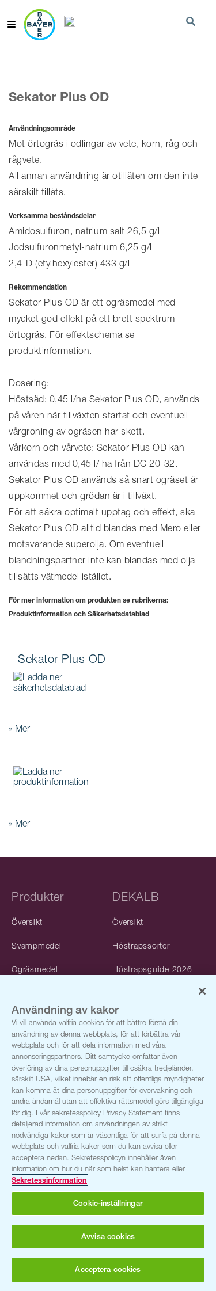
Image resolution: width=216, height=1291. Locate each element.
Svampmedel (37, 945)
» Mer (19, 728)
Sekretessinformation (49, 1180)
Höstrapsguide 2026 (152, 969)
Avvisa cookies (108, 1236)
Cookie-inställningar (108, 1203)
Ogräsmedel (35, 969)
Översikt (27, 922)
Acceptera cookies (108, 1269)
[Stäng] (202, 991)
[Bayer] (39, 24)
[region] (108, 1133)
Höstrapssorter (141, 945)
